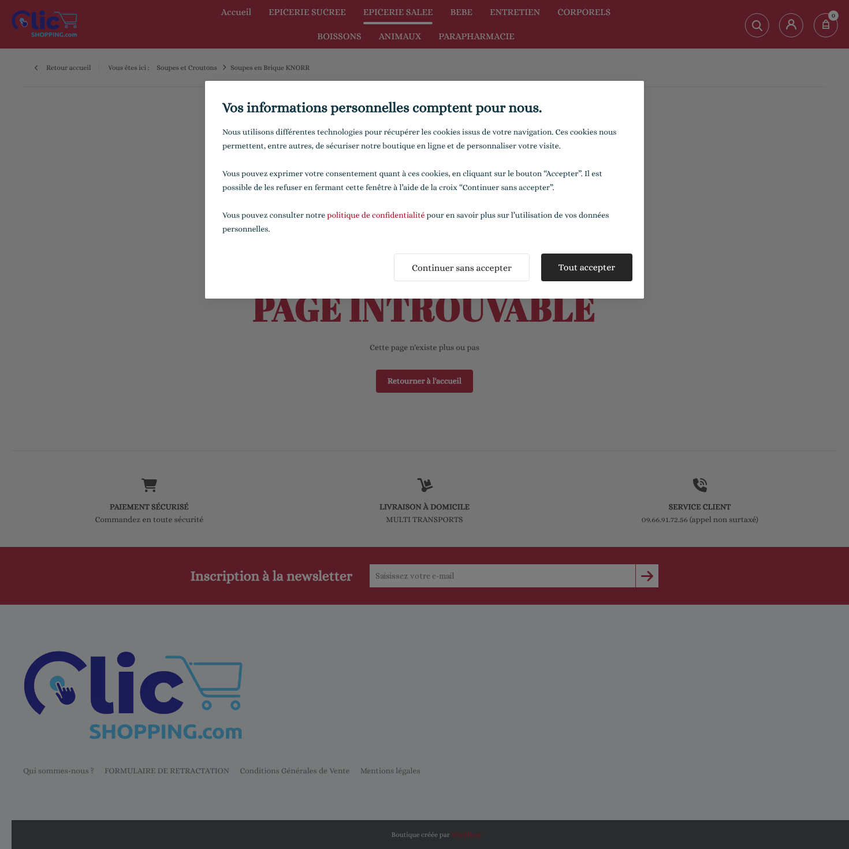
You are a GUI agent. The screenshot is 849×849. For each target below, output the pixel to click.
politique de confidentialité (376, 215)
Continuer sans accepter (462, 267)
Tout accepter (586, 267)
